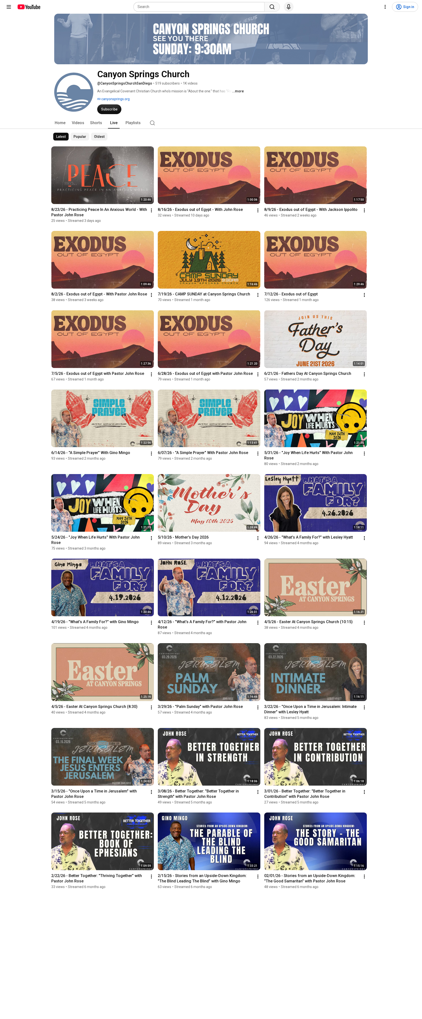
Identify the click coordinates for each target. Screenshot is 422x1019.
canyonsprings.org (115, 99)
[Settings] (385, 7)
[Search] (272, 7)
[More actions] (151, 210)
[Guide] (9, 7)
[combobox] (200, 7)
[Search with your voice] (289, 7)
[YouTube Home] (29, 7)
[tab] (60, 123)
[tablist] (211, 123)
